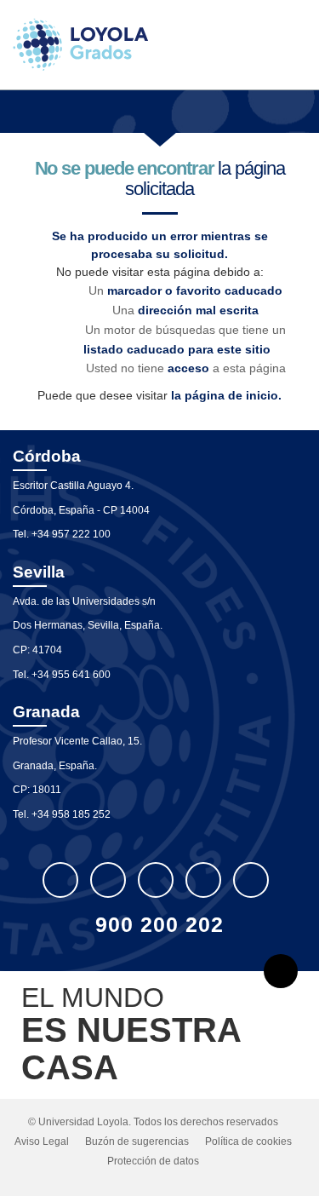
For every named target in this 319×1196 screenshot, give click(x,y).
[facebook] (108, 880)
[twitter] (60, 880)
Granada (46, 712)
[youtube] (203, 880)
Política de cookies (248, 1141)
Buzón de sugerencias (137, 1141)
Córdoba (47, 456)
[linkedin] (156, 880)
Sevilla (39, 572)
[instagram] (251, 880)
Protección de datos (153, 1161)
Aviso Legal (41, 1141)
